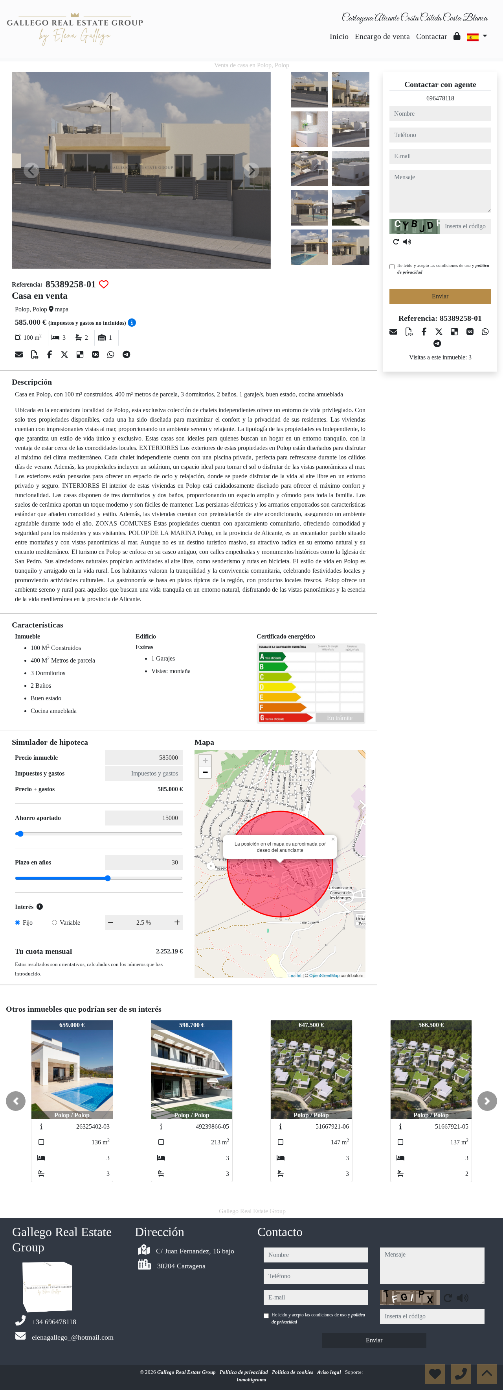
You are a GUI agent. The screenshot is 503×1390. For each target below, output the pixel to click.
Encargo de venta (382, 36)
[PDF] (36, 354)
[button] (16, 1101)
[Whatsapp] (111, 354)
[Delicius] (81, 354)
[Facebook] (50, 354)
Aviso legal (329, 1372)
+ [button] (205, 760)
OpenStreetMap (324, 975)
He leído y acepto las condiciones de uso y (443, 268)
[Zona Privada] (457, 36)
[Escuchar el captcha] (407, 242)
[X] (65, 354)
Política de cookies (293, 1372)
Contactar (431, 36)
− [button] (205, 772)
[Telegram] (126, 354)
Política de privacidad (244, 1372)
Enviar (440, 296)
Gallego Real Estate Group (187, 1372)
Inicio (339, 36)
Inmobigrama (251, 1380)
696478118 (440, 98)
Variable (70, 922)
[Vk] (96, 354)
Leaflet (294, 975)
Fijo (28, 922)
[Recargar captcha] (396, 242)
